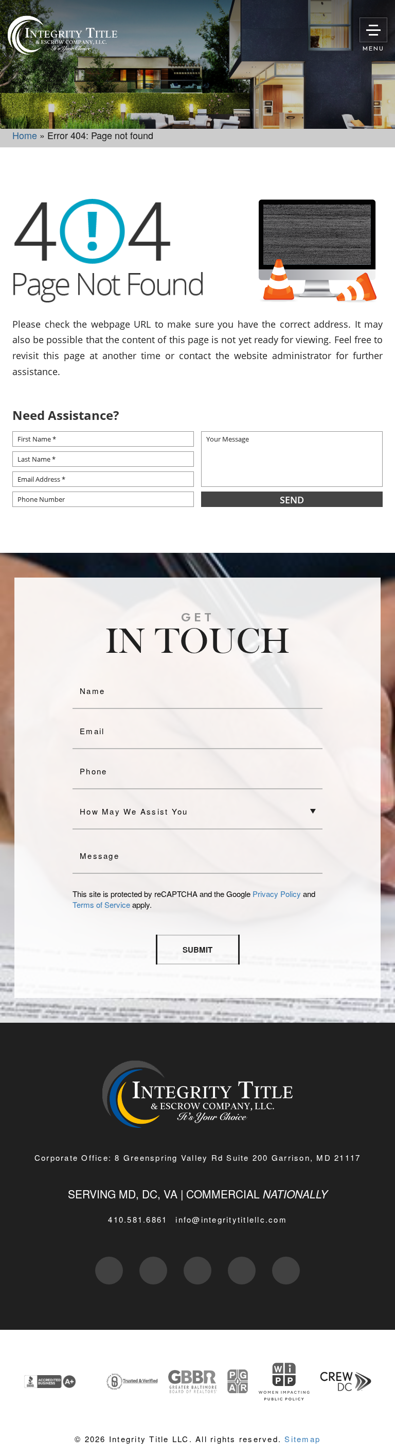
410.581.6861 (137, 1219)
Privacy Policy (277, 893)
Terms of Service (101, 904)
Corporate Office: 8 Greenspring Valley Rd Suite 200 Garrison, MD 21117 (197, 1157)
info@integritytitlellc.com (231, 1219)
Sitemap (302, 1438)
